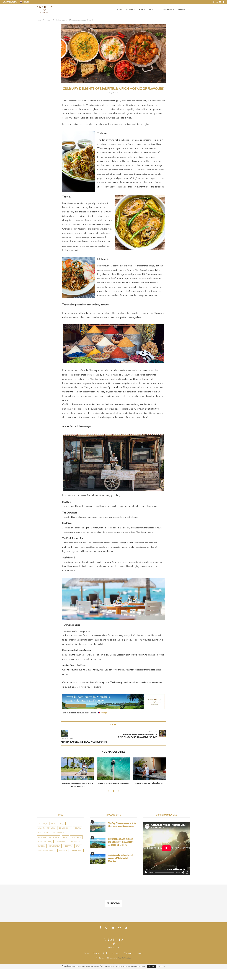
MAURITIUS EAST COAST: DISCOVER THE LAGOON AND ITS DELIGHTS (120, 839)
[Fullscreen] (187, 869)
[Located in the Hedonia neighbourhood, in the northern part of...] (208, 900)
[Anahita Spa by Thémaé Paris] (113, 768)
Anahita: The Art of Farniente (149, 784)
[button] (64, 773)
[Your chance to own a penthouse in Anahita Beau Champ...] (132, 900)
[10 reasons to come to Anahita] (77, 768)
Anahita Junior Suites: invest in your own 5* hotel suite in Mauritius (121, 855)
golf (78, 825)
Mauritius (167, 10)
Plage (41, 843)
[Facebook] (210, 2)
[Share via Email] (115, 725)
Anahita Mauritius (10, 2)
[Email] (223, 2)
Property (153, 10)
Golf (141, 10)
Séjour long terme (46, 847)
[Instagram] (213, 2)
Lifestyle (76, 834)
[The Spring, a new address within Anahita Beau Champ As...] (94, 900)
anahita (42, 820)
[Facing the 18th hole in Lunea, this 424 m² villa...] (19, 900)
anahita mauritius (46, 825)
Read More (161, 966)
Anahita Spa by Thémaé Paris (113, 784)
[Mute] (182, 869)
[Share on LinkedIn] (112, 725)
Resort (129, 10)
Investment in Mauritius (48, 834)
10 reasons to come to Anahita (77, 784)
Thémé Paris (76, 847)
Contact (182, 9)
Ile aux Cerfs (58, 829)
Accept (151, 966)
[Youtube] (220, 2)
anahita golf (57, 820)
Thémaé (63, 847)
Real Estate (54, 843)
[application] (166, 845)
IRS (65, 834)
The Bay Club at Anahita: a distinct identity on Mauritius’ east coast (122, 821)
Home (119, 9)
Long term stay (45, 838)
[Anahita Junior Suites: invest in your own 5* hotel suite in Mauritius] (97, 855)
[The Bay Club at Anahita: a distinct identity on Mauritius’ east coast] (97, 824)
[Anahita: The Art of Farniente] (149, 768)
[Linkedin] (217, 2)
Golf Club (43, 829)
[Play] (146, 869)
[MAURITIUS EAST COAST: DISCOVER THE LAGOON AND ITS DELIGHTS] (97, 840)
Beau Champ (64, 825)
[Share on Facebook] (110, 725)
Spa (78, 843)
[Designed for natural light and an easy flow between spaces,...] (170, 900)
